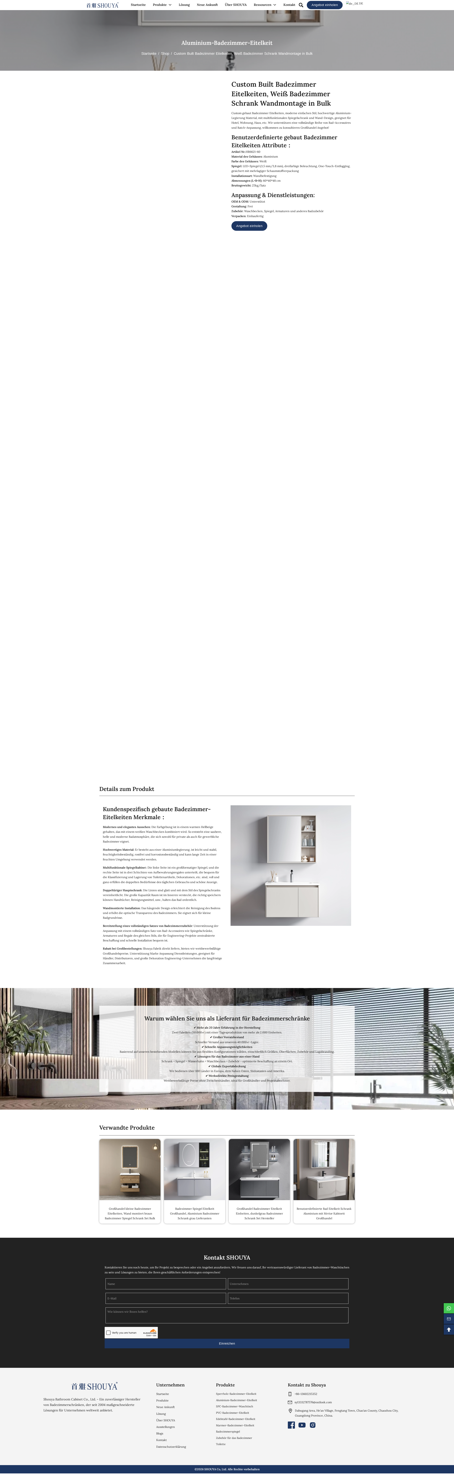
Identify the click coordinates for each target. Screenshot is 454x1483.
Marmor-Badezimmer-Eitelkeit (235, 1425)
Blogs (159, 1433)
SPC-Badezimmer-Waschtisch (234, 1406)
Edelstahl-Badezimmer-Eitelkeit (235, 1419)
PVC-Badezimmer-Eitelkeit (232, 1412)
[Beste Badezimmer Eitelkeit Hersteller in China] (94, 1386)
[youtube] (302, 1425)
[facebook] (291, 1425)
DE (360, 3)
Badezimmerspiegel (228, 1431)
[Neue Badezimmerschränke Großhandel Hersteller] (102, 5)
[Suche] (301, 5)
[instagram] (312, 1425)
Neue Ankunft (207, 5)
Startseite (138, 5)
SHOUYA (210, 1469)
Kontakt (289, 5)
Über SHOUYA (236, 5)
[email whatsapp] (449, 1308)
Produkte (160, 5)
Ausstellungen (165, 1427)
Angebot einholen (325, 5)
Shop (165, 53)
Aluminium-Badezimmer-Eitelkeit (227, 42)
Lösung (184, 5)
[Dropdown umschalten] (170, 4)
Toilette (221, 1444)
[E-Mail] (449, 1319)
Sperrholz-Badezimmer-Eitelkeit (236, 1393)
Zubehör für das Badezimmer (234, 1438)
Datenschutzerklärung (171, 1446)
